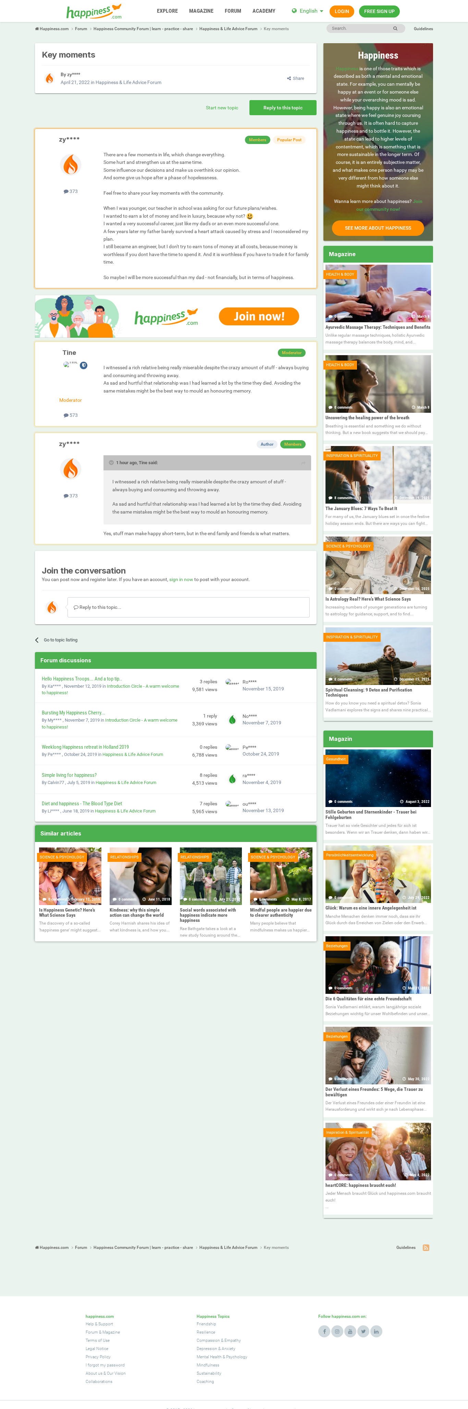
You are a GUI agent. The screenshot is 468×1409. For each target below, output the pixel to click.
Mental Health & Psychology (222, 1356)
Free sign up (379, 11)
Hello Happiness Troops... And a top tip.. (82, 679)
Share (297, 78)
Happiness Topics (213, 1316)
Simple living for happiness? (69, 775)
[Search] (395, 28)
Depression (207, 1348)
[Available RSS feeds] (426, 1248)
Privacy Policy (98, 1356)
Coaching (205, 1381)
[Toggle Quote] (112, 462)
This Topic (366, 28)
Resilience (206, 1332)
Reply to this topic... (99, 607)
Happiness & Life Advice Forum (128, 82)
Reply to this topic (283, 107)
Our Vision (116, 1373)
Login (342, 11)
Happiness (347, 68)
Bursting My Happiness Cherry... (73, 713)
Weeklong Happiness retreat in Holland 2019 (85, 747)
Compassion (208, 1340)
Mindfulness (208, 1365)
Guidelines (423, 28)
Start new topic (222, 107)
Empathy (232, 1340)
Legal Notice (97, 1348)
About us (94, 1373)
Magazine (111, 1332)
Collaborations (99, 1381)
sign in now (181, 579)
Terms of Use (98, 1340)
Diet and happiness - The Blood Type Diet (82, 803)
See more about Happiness (378, 228)
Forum (92, 1332)
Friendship (206, 1324)
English (309, 11)
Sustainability (209, 1373)
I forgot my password (105, 1365)
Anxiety (228, 1348)
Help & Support (99, 1324)
